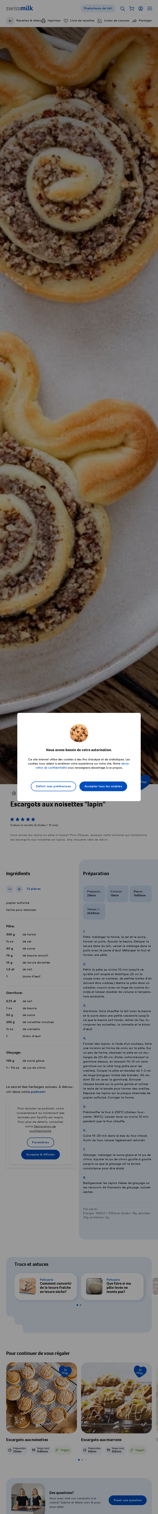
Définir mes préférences (53, 786)
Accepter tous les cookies (103, 786)
